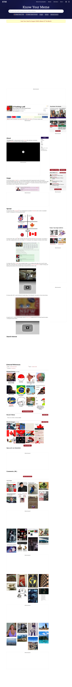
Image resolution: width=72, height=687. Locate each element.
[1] (27, 183)
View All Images (27, 445)
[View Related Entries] (26, 108)
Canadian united (34, 366)
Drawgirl (21, 406)
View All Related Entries (27, 411)
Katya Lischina (11, 394)
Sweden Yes (11, 406)
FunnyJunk (17, 210)
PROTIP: (8, 119)
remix (39, 264)
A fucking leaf (13, 368)
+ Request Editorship (63, 172)
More (61, 1)
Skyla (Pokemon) (53, 244)
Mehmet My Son (40, 394)
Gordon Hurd (28, 317)
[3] (28, 366)
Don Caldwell (21, 111)
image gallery (19, 119)
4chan (25, 140)
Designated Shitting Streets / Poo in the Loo (31, 382)
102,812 (46, 108)
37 (45, 110)
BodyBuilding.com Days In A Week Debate (54, 236)
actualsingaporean (44, 149)
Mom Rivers (54, 177)
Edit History (63, 169)
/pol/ (15, 180)
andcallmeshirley (22, 109)
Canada (11, 141)
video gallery (30, 119)
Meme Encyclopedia (41, 1)
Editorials (55, 1)
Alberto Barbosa (40, 381)
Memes (46, 14)
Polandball (34, 210)
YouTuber (17, 263)
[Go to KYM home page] (4, 2)
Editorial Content (54, 14)
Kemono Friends (61, 244)
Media (49, 1)
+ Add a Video (45, 414)
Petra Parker (60, 235)
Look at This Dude (34, 264)
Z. (52, 180)
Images (41, 14)
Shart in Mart (30, 406)
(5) (56, 172)
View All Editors (58, 189)
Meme (45, 137)
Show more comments (28, 476)
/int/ (20, 108)
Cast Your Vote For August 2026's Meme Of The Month (36, 21)
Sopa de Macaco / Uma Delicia (20, 395)
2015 (41, 142)
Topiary (51, 127)
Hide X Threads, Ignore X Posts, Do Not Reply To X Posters (40, 408)
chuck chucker (45, 150)
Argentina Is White (30, 394)
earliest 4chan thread (13, 366)
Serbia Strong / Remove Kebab (11, 382)
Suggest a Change (54, 169)
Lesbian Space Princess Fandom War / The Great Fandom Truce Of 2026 (62, 128)
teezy (41, 150)
